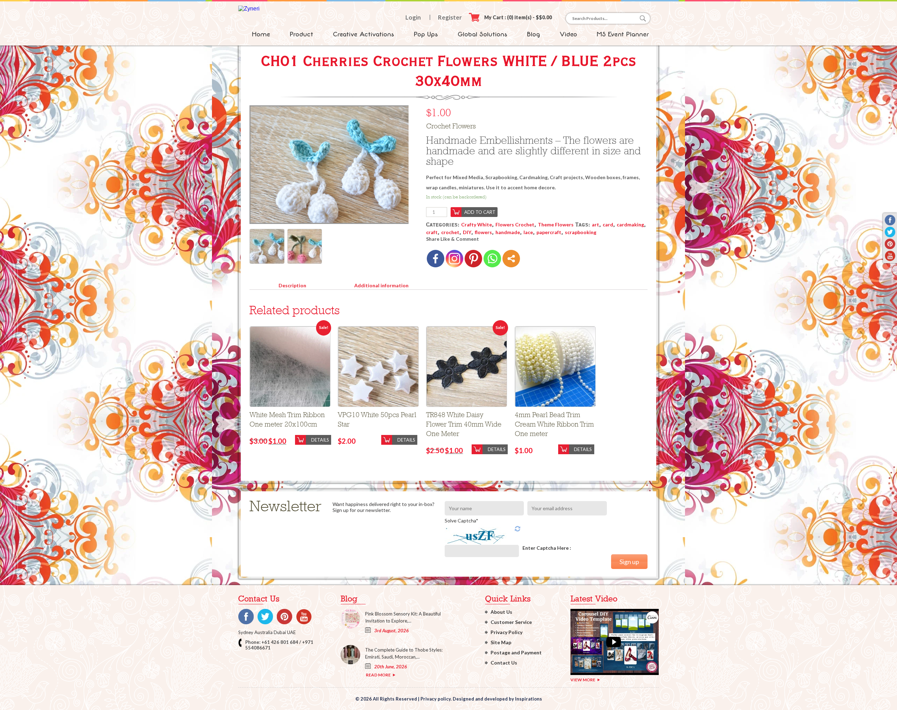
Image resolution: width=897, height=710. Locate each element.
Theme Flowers (556, 224)
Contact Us (504, 663)
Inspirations (528, 699)
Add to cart (479, 212)
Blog (533, 34)
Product (301, 34)
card (608, 224)
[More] (511, 258)
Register (450, 17)
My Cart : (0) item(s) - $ (518, 17)
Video (568, 34)
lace (528, 232)
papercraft (548, 232)
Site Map (501, 642)
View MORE (582, 679)
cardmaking (630, 224)
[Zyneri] (249, 9)
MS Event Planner (623, 34)
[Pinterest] (473, 258)
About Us (501, 612)
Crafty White (476, 224)
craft (432, 232)
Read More (378, 674)
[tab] (292, 284)
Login (413, 17)
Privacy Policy (506, 632)
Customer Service (511, 622)
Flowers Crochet (514, 224)
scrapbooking (580, 232)
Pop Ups (426, 34)
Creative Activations (363, 34)
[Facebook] (435, 258)
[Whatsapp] (492, 258)
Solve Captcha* (461, 520)
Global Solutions (482, 34)
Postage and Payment (516, 652)
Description (292, 285)
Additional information (381, 285)
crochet (450, 232)
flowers (483, 232)
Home (261, 34)
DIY (467, 232)
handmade (507, 232)
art (595, 224)
